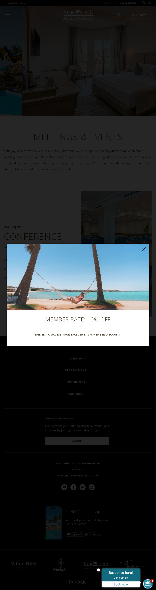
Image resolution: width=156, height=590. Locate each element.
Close (143, 249)
